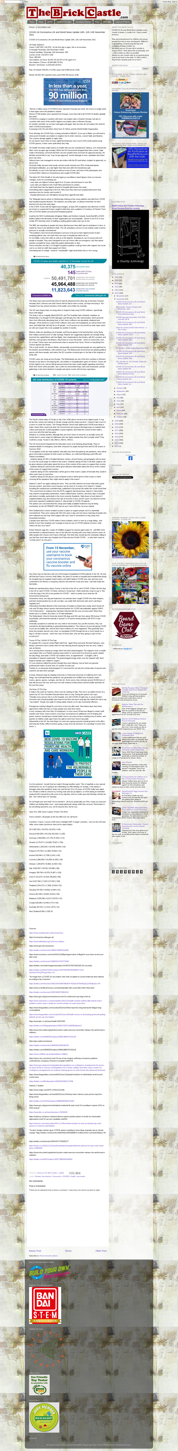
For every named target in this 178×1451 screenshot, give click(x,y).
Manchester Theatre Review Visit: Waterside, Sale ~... (129, 308)
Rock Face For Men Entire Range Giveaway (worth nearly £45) (135, 749)
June (119, 401)
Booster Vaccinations (43, 1176)
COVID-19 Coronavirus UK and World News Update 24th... (130, 323)
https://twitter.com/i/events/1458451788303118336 (49, 950)
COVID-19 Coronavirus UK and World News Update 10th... (130, 357)
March (119, 410)
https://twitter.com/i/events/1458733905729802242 (49, 992)
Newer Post (35, 1251)
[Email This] (70, 1173)
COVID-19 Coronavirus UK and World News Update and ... (130, 303)
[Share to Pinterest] (79, 1173)
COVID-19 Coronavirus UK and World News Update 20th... (130, 339)
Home (32, 22)
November (121, 299)
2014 (117, 440)
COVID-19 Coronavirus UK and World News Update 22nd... (130, 334)
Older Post (101, 1251)
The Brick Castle (130, 455)
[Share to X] (75, 1173)
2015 (117, 437)
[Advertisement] (124, 184)
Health (73, 1176)
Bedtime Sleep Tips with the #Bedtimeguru (132, 705)
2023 (117, 287)
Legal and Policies (123, 22)
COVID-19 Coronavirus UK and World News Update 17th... (130, 344)
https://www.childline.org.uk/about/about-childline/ (48, 1054)
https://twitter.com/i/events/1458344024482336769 (49, 1045)
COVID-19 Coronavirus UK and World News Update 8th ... (130, 368)
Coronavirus (57, 1176)
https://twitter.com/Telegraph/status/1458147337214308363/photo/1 (55, 1026)
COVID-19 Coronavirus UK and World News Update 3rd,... (130, 378)
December (121, 296)
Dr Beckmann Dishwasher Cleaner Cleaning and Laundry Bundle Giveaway (135, 826)
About (41, 22)
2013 (117, 443)
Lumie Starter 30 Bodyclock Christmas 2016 (132, 734)
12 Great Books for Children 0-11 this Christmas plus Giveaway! (134, 778)
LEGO (49, 22)
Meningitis (107, 22)
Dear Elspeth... (127, 762)
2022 (117, 290)
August (119, 394)
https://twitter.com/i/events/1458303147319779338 (49, 961)
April (118, 407)
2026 (117, 277)
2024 (117, 283)
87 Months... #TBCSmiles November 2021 (132, 348)
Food (97, 22)
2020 (117, 421)
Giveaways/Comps (83, 22)
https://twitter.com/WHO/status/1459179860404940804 (50, 1159)
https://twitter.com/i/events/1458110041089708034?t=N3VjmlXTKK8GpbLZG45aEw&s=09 (64, 984)
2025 (117, 280)
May (118, 404)
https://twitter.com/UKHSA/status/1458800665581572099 (51, 1101)
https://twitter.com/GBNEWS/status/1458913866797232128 (52, 1037)
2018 (117, 427)
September (121, 391)
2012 (117, 446)
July (118, 398)
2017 (117, 430)
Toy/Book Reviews (64, 22)
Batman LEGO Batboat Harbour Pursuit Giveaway (134, 720)
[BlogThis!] (72, 1173)
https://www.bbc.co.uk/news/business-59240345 (48, 1112)
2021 (117, 293)
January (120, 417)
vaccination (81, 1176)
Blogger (128, 1445)
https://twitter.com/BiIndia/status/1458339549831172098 (51, 1081)
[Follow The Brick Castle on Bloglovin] (122, 650)
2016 (117, 433)
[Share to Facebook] (77, 1173)
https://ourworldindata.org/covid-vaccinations (46, 941)
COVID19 (66, 1176)
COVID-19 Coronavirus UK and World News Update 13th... (130, 352)
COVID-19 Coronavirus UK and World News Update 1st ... (130, 383)
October (120, 388)
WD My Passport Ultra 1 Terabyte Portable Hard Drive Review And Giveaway (135, 690)
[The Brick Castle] (130, 459)
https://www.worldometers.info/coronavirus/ (46, 933)
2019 (117, 424)
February (120, 414)
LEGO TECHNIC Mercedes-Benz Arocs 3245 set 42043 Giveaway (134, 809)
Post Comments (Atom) (49, 1256)
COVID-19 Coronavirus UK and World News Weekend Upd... (130, 313)
